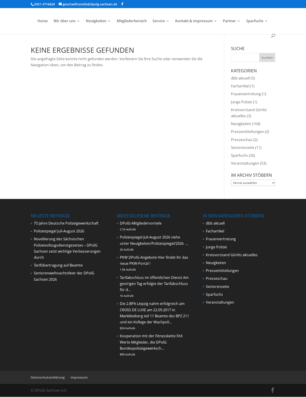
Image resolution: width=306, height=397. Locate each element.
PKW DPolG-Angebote (138, 257)
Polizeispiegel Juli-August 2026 (59, 231)
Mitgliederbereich (132, 21)
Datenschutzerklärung (48, 377)
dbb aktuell (240, 78)
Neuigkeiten (96, 21)
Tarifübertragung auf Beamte (58, 265)
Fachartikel (240, 86)
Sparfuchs (254, 21)
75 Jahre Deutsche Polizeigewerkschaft (66, 223)
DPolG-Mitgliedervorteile (141, 223)
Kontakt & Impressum (194, 21)
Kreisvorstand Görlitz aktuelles (232, 254)
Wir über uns (64, 21)
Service (159, 21)
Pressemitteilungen (247, 131)
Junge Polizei (241, 101)
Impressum (79, 377)
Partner (229, 21)
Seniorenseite (242, 147)
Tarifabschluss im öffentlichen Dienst (151, 277)
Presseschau (241, 139)
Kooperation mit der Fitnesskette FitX (151, 335)
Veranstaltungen (245, 163)
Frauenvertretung (246, 93)
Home (42, 21)
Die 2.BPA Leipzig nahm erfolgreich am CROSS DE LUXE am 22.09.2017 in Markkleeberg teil (152, 309)
